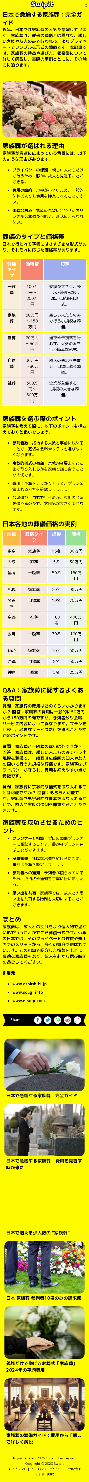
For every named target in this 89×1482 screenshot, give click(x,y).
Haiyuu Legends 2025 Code (32, 1458)
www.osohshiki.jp (29, 984)
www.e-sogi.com (28, 1000)
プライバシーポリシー (46, 1469)
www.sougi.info (27, 992)
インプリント (17, 1469)
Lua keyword (67, 1458)
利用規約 (47, 1474)
